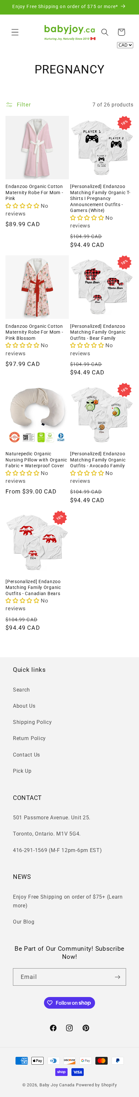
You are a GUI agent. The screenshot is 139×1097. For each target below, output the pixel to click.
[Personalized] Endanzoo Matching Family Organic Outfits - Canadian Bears (33, 587)
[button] (15, 32)
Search (21, 690)
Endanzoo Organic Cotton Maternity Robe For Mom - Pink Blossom (34, 332)
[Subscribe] (117, 977)
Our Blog (24, 922)
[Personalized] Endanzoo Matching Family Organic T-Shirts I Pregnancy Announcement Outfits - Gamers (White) (100, 198)
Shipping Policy (32, 722)
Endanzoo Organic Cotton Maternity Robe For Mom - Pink (34, 192)
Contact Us (26, 755)
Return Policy (29, 738)
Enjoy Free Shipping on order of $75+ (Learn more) (68, 901)
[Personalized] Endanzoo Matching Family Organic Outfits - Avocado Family (98, 460)
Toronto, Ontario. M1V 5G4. (47, 834)
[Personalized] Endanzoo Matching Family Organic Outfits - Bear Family (98, 332)
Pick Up (22, 771)
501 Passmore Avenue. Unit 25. (52, 817)
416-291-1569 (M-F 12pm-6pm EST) (57, 850)
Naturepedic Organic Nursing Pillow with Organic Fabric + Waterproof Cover (36, 460)
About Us (24, 706)
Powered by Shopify (96, 1084)
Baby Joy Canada (57, 1084)
